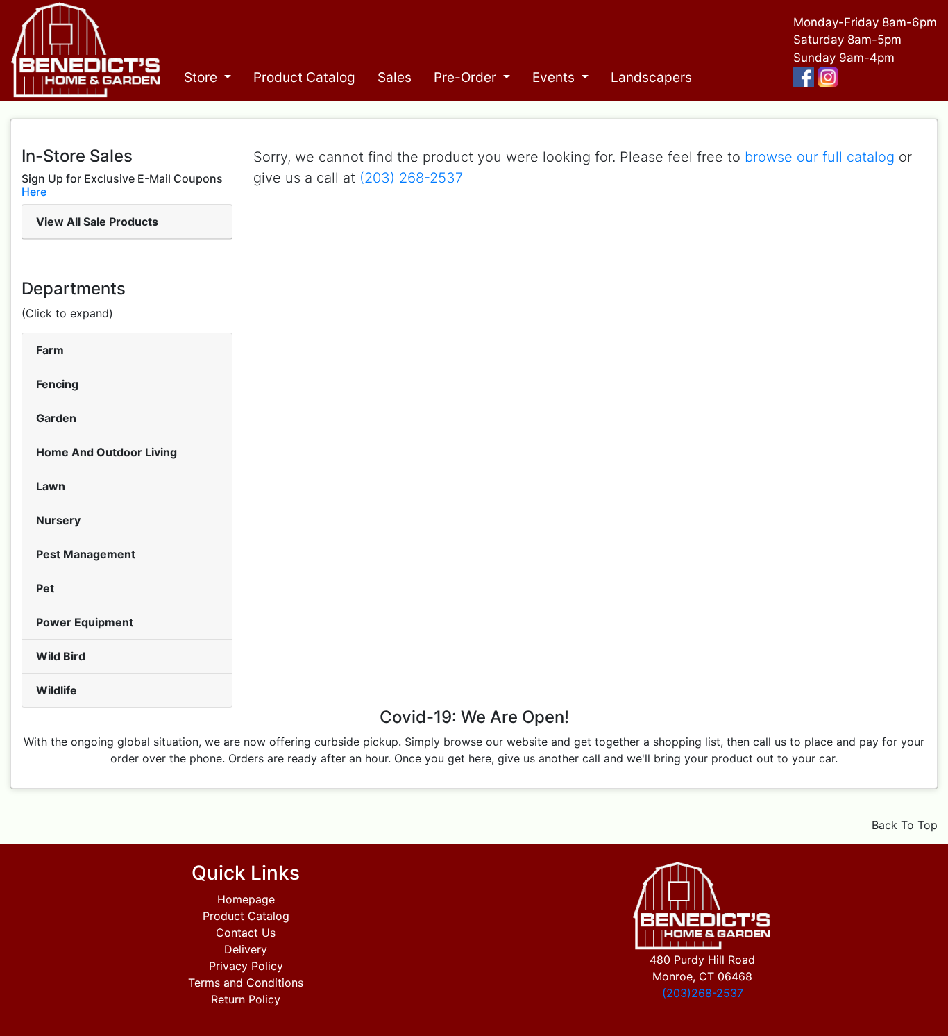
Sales (395, 77)
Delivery (245, 949)
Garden (56, 418)
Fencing (57, 384)
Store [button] (202, 77)
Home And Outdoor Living (106, 452)
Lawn (50, 486)
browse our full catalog (820, 157)
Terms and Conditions (245, 982)
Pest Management (85, 554)
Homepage (246, 899)
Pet (45, 588)
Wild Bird (60, 656)
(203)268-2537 (702, 993)
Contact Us (246, 932)
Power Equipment (84, 622)
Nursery (58, 520)
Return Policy (245, 999)
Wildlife (56, 690)
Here (34, 192)
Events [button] (555, 77)
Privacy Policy (246, 966)
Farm (50, 350)
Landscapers (651, 77)
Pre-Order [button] (467, 77)
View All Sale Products (97, 221)
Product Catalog (304, 77)
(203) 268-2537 (411, 177)
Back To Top (905, 825)
